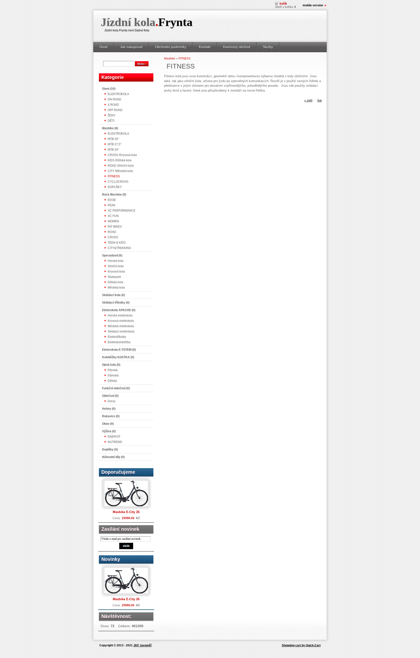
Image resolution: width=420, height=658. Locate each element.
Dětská (112, 380)
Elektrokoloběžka (119, 342)
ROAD (112, 232)
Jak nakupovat (131, 47)
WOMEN (113, 221)
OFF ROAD (115, 110)
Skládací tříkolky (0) (116, 302)
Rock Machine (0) (114, 194)
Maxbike (169, 58)
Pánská (113, 370)
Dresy (111, 401)
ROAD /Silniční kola (121, 165)
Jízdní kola (146, 22)
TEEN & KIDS (117, 242)
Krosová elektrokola (121, 320)
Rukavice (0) (111, 416)
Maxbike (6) (110, 128)
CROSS (113, 237)
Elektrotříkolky (117, 336)
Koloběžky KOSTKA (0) (118, 357)
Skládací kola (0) (113, 295)
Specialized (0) (112, 255)
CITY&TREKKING (119, 248)
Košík (283, 3)
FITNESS (114, 176)
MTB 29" (113, 139)
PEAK (111, 205)
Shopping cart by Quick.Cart (301, 645)
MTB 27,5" (114, 144)
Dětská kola (115, 282)
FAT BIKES (115, 226)
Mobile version (313, 5)
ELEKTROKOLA (118, 94)
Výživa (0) (109, 431)
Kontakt (204, 47)
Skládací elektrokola (121, 331)
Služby (268, 47)
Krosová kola (116, 271)
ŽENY (111, 115)
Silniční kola (116, 266)
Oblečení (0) (110, 395)
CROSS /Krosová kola (122, 155)
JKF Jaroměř (142, 645)
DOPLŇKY (115, 187)
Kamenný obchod (236, 47)
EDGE (112, 200)
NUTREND (115, 442)
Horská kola (115, 260)
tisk (319, 100)
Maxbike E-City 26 (126, 512)
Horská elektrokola (120, 315)
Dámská (113, 375)
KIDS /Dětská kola (119, 160)
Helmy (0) (108, 408)
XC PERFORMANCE (121, 210)
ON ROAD (114, 99)
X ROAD (113, 104)
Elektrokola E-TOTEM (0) (119, 349)
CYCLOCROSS (118, 181)
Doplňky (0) (110, 449)
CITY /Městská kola (120, 171)
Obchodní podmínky (170, 47)
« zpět (308, 100)
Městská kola (116, 287)
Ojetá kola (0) (111, 364)
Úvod (103, 47)
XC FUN (113, 216)
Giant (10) (108, 88)
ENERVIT (114, 436)
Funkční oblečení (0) (116, 388)
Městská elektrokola (121, 326)
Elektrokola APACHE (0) (118, 310)
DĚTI (111, 120)
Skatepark (114, 276)
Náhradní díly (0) (113, 457)
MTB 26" (113, 149)
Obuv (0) (108, 423)
